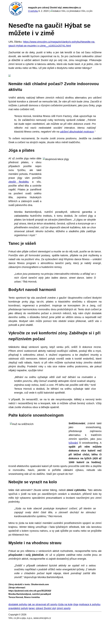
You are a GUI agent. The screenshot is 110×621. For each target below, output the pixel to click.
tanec (32, 608)
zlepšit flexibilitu (18, 181)
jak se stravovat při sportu (42, 604)
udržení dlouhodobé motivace (77, 131)
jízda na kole (65, 604)
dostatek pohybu (17, 604)
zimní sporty (64, 608)
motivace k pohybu (89, 604)
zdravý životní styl (46, 608)
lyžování (73, 442)
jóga (75, 604)
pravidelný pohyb (18, 608)
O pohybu (33, 11)
